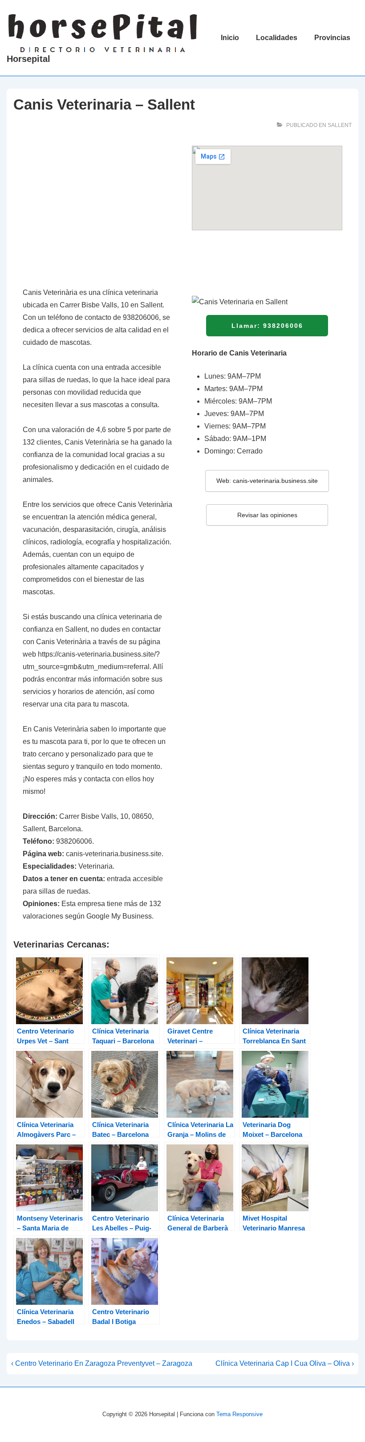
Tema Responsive (239, 1414)
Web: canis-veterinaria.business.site (267, 480)
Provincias (332, 37)
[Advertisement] (98, 211)
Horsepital (28, 59)
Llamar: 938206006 (267, 325)
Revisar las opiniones (267, 515)
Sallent (340, 125)
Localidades (276, 37)
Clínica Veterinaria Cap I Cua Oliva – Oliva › (284, 1363)
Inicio (230, 37)
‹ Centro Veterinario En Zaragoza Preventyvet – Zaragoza (101, 1363)
